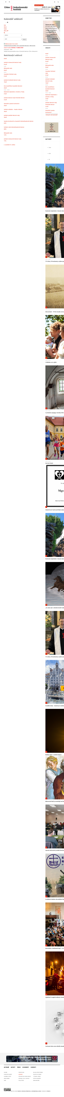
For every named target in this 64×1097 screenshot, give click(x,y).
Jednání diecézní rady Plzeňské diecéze (14, 97)
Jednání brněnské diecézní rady (12, 80)
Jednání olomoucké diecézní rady (12, 62)
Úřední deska (21, 1072)
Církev (19, 1067)
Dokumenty (25, 1067)
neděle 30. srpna (46, 7)
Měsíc (5, 27)
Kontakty (33, 1067)
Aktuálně (6, 1067)
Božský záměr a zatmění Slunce (53, 754)
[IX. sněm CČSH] (51, 127)
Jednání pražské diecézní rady (12, 115)
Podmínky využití (7, 1076)
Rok (5, 25)
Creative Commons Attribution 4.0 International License (29, 1091)
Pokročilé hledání (8, 1074)
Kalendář (20, 1074)
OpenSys (48, 1091)
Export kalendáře (37, 1078)
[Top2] (32, 1059)
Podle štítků (21, 1080)
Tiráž (5, 1080)
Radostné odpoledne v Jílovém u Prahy (14, 92)
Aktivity (13, 1067)
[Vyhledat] (4, 32)
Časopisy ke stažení (37, 1074)
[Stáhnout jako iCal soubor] (11, 44)
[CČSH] (16, 8)
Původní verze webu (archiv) (25, 1076)
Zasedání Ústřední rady (10, 74)
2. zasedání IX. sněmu (9, 144)
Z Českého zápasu (37, 1076)
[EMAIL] (7, 22)
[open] (6, 2)
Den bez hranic (49, 463)
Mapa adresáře (36, 1080)
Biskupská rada (8, 68)
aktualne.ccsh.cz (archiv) (24, 1078)
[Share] (54, 2)
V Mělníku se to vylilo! (51, 362)
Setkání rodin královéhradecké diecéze (14, 127)
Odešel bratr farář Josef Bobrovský (54, 510)
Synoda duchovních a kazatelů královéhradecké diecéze (18, 121)
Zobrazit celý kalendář (52, 115)
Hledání (5, 1072)
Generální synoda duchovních (11, 103)
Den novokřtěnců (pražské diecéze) (13, 86)
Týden (5, 29)
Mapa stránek (7, 1078)
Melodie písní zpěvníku (38, 1072)
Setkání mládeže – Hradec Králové (13, 109)
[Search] (58, 2)
